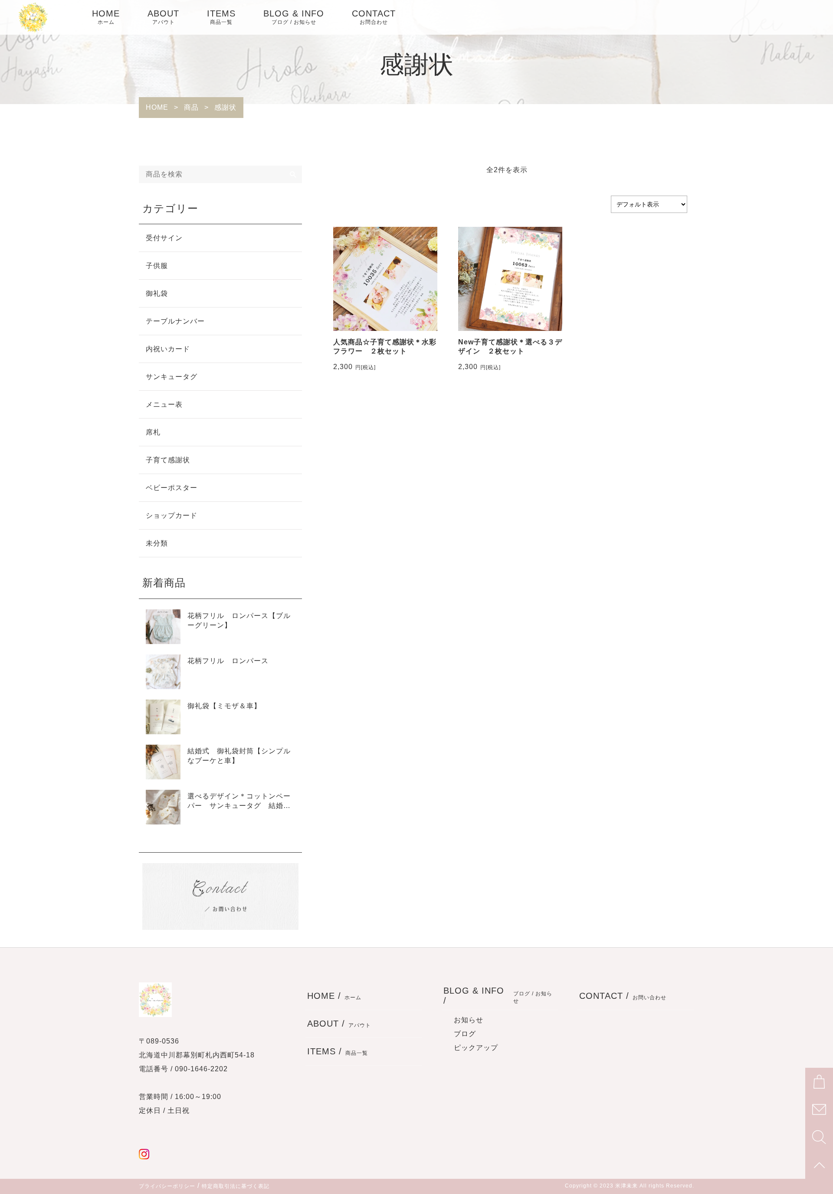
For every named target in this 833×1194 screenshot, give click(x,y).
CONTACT (374, 17)
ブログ (465, 1033)
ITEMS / (337, 1051)
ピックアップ (476, 1047)
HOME (106, 17)
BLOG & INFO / (498, 995)
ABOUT (163, 17)
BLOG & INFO (293, 17)
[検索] (293, 174)
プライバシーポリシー (167, 1186)
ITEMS (221, 17)
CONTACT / (622, 996)
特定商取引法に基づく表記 (235, 1186)
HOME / (334, 996)
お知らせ (468, 1020)
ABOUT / (339, 1023)
